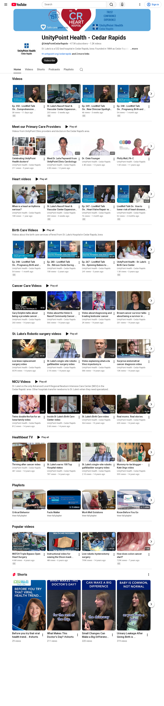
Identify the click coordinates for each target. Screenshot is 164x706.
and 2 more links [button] (80, 54)
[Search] (111, 4)
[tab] (17, 69)
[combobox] (75, 4)
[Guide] (6, 4)
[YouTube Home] (19, 4)
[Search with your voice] (122, 4)
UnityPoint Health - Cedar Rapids (26, 165)
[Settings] (140, 4)
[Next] (151, 93)
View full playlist (19, 516)
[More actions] (44, 106)
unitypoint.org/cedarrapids (57, 54)
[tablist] (82, 69)
